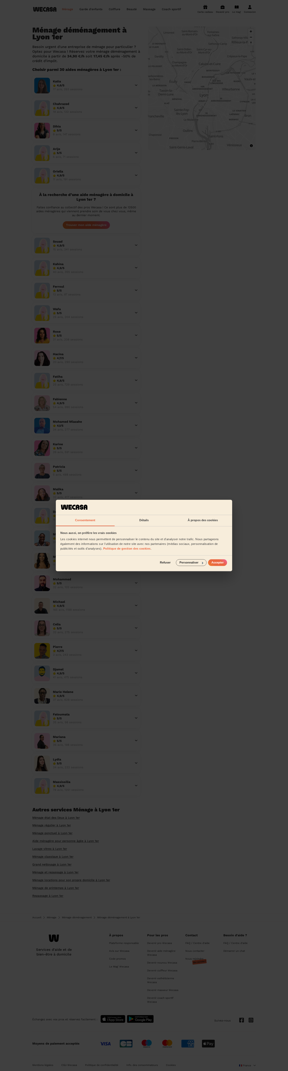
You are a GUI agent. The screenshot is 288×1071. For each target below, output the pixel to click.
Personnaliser (188, 562)
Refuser (165, 562)
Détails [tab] (144, 520)
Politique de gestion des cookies (127, 548)
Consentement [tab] (85, 520)
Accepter (217, 562)
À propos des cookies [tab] (203, 520)
